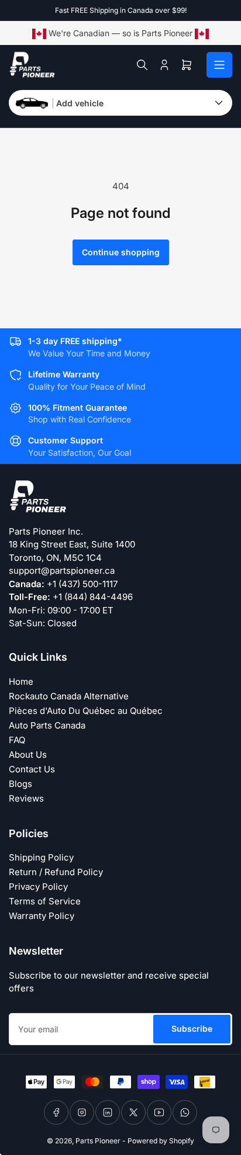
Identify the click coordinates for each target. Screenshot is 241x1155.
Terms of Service (45, 901)
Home (21, 681)
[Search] (142, 65)
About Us (28, 754)
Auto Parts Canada (47, 725)
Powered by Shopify (161, 1140)
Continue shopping (121, 252)
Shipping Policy (41, 857)
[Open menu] (219, 65)
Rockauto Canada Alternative (69, 696)
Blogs (20, 783)
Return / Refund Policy (56, 871)
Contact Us (32, 769)
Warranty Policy (41, 915)
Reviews (26, 798)
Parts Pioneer (97, 1140)
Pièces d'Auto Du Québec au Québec (86, 710)
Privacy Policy (38, 886)
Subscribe (191, 1028)
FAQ (17, 739)
